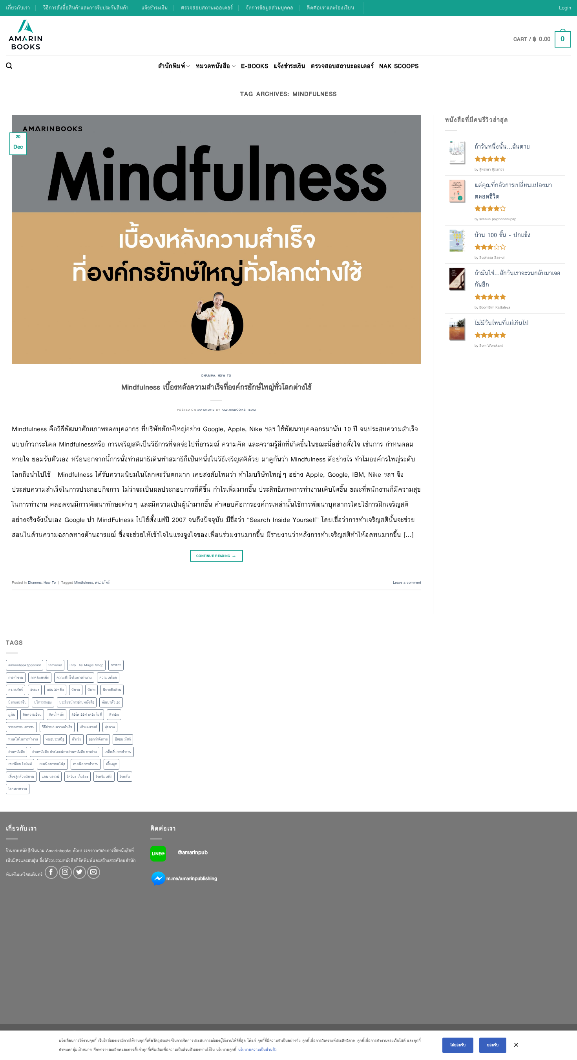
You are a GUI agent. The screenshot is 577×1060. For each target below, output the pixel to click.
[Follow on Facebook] (51, 872)
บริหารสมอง (43, 702)
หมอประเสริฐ (55, 739)
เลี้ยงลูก (111, 764)
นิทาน (75, 690)
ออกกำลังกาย (98, 739)
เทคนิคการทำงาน (86, 764)
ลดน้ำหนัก (56, 714)
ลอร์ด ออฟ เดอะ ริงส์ (86, 714)
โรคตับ (125, 776)
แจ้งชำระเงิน (154, 7)
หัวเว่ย (76, 739)
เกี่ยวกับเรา (18, 7)
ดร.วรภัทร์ (102, 582)
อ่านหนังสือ (16, 752)
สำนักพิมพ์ (171, 66)
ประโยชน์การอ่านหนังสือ (76, 702)
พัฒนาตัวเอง (111, 702)
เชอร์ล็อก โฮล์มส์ (20, 764)
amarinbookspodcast (24, 665)
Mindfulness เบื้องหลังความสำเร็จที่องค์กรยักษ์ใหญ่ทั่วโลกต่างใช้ (216, 387)
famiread (55, 665)
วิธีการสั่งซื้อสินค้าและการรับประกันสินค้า (85, 7)
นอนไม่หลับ (55, 690)
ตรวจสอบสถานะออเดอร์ (207, 7)
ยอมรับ (492, 1045)
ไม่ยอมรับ (458, 1045)
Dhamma (208, 375)
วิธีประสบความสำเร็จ (57, 727)
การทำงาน (15, 677)
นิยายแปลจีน (17, 702)
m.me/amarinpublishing (191, 878)
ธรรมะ (34, 690)
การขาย (116, 665)
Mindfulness (83, 582)
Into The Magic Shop (86, 665)
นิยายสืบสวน (112, 690)
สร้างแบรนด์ (88, 727)
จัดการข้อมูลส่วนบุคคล (269, 7)
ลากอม (114, 714)
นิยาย (91, 690)
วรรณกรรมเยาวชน (21, 727)
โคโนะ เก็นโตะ (77, 776)
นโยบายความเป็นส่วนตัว (257, 1049)
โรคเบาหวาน (17, 789)
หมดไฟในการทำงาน (23, 739)
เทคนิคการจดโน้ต (52, 764)
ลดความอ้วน (32, 714)
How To (224, 375)
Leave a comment (407, 582)
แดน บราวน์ (50, 776)
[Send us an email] (93, 872)
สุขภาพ (110, 727)
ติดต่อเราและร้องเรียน (330, 7)
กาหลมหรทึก (40, 677)
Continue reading (216, 555)
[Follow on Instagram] (65, 872)
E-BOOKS (254, 66)
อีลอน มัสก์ (123, 739)
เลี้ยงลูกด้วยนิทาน (21, 776)
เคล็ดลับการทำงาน (117, 752)
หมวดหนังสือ (213, 66)
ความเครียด (108, 677)
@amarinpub (193, 852)
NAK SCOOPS (398, 66)
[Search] (9, 66)
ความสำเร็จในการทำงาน (74, 677)
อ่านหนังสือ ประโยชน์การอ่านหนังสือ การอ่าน (64, 752)
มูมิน (11, 714)
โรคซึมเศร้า (104, 776)
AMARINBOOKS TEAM (239, 409)
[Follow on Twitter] (79, 872)
